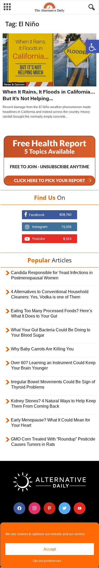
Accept (50, 549)
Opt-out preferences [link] (47, 561)
